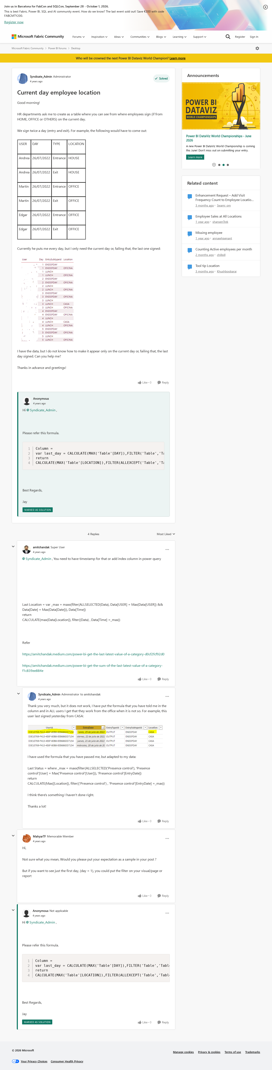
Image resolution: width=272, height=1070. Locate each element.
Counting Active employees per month (224, 249)
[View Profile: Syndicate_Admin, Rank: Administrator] (22, 78)
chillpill (221, 255)
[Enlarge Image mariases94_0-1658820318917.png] (93, 299)
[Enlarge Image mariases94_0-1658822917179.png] (99, 736)
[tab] (219, 165)
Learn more (178, 58)
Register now (14, 22)
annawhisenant (222, 238)
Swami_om (224, 205)
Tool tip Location (208, 266)
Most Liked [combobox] (166, 534)
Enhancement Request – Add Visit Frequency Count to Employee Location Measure (224, 197)
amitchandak (41, 547)
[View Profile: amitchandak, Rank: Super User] (26, 549)
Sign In (254, 36)
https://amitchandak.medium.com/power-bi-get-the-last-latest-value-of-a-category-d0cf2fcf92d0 (93, 654)
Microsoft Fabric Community (28, 48)
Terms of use (233, 1052)
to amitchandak (90, 694)
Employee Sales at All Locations (219, 216)
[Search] (228, 36)
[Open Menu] (257, 48)
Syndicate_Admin (41, 76)
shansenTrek (220, 222)
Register (240, 36)
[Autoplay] (214, 165)
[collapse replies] (13, 546)
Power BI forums (57, 48)
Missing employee (209, 232)
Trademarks (252, 1052)
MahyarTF (39, 836)
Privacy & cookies (209, 1052)
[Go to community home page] (38, 36)
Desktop (75, 48)
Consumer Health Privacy (67, 1061)
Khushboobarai (227, 271)
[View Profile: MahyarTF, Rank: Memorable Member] (26, 838)
